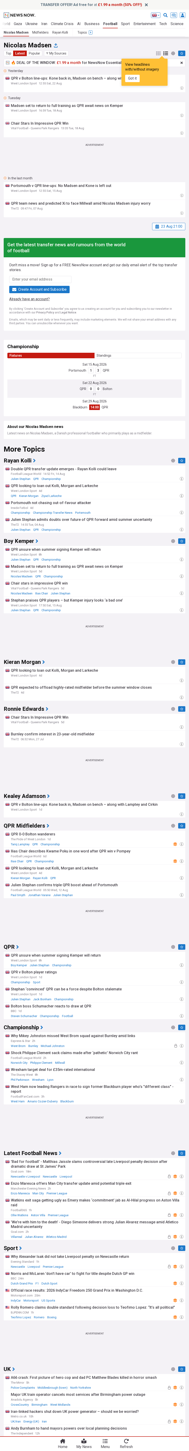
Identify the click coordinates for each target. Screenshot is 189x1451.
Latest (20, 53)
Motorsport (31, 1300)
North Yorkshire (80, 1387)
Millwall (60, 1062)
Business (92, 24)
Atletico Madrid (56, 1237)
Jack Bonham (42, 999)
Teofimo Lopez (21, 1317)
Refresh (126, 1447)
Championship (51, 479)
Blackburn (80, 407)
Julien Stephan (20, 479)
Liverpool (66, 1176)
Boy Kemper (19, 965)
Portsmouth (77, 370)
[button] (56, 53)
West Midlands (60, 1404)
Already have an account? (29, 299)
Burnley (33, 1046)
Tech (163, 24)
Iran (44, 24)
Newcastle (50, 1176)
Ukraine (32, 24)
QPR (106, 370)
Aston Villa (38, 1215)
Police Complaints (23, 1387)
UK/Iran (16, 1421)
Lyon (50, 1079)
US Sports (48, 1300)
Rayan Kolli (60, 32)
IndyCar (16, 1300)
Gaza (18, 24)
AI (79, 24)
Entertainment (144, 24)
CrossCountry (20, 1404)
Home (63, 1447)
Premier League (57, 1193)
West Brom (18, 1046)
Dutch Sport (49, 1283)
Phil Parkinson (20, 1079)
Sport (125, 24)
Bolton (107, 389)
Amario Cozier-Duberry (42, 1101)
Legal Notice (68, 312)
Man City (38, 1193)
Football (110, 24)
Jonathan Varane (39, 895)
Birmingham (39, 1404)
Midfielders (40, 32)
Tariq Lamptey (20, 844)
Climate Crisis (62, 24)
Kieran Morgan (28, 496)
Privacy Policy (45, 312)
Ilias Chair (41, 593)
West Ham (18, 1101)
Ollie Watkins (19, 1215)
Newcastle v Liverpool (25, 1176)
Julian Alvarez (34, 1237)
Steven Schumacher (24, 1016)
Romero (39, 1317)
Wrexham (38, 1079)
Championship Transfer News (52, 512)
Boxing (51, 1317)
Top (8, 53)
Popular (34, 53)
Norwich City (19, 1062)
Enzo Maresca (20, 1193)
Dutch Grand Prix (22, 1283)
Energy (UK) (31, 1421)
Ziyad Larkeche (51, 496)
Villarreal (16, 1237)
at (91, 5)
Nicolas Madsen (16, 32)
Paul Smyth (18, 895)
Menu (105, 1447)
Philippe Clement (41, 1062)
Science (177, 24)
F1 (37, 1283)
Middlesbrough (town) (53, 1387)
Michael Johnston (53, 1046)
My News (84, 1447)
